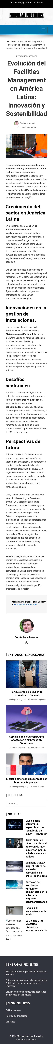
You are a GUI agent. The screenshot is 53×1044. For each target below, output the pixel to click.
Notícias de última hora (25, 604)
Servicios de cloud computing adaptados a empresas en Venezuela (26, 740)
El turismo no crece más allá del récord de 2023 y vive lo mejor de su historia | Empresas (26, 983)
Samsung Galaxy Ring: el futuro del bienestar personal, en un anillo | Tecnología (36, 869)
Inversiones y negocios (26, 56)
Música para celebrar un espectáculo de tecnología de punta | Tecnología (36, 827)
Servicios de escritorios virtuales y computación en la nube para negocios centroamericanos (36, 892)
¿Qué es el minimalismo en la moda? (35, 911)
